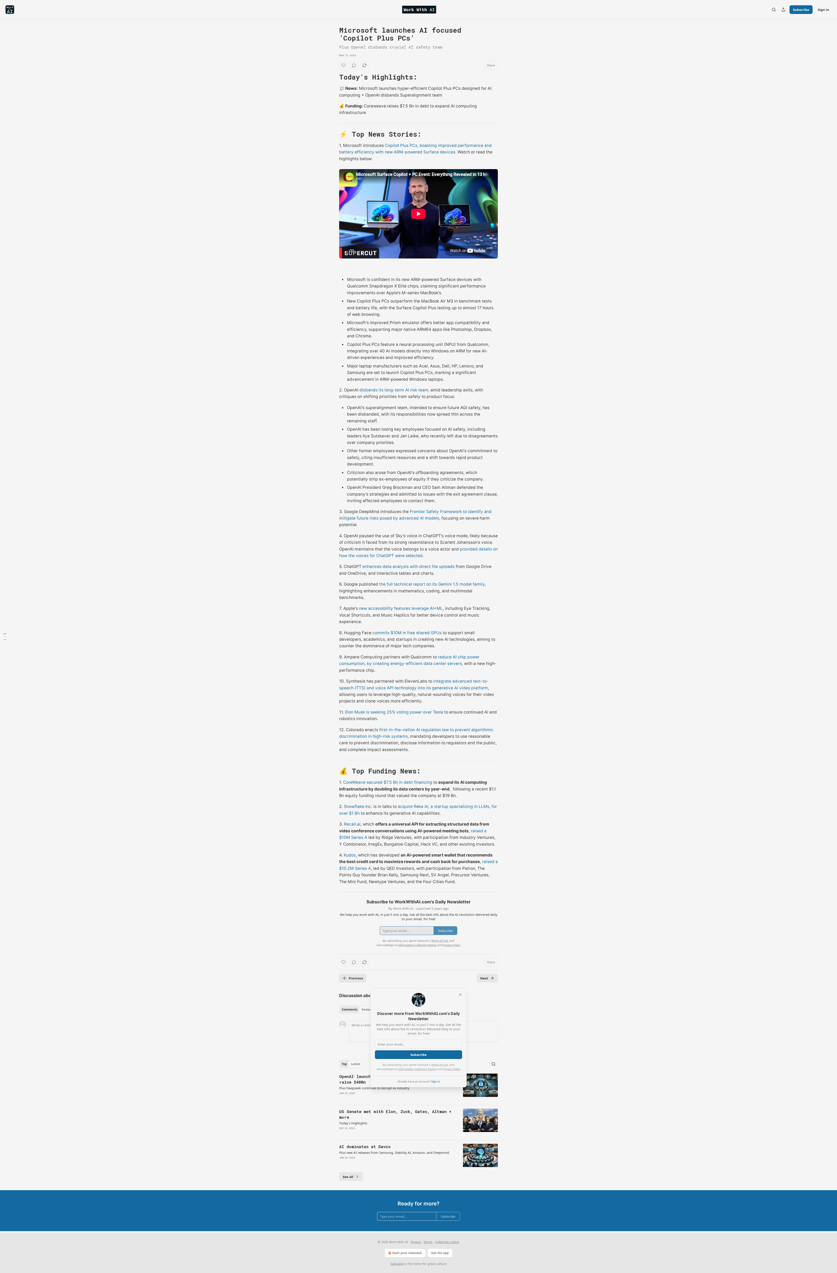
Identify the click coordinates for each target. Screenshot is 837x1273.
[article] (418, 1087)
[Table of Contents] (5, 636)
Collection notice (447, 1242)
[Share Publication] (783, 9)
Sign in (823, 9)
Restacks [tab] (368, 1009)
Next (484, 978)
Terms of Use (439, 1065)
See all (348, 1176)
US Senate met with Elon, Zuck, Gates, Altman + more (395, 1114)
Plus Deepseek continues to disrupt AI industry (374, 1088)
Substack (396, 1264)
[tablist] (358, 1009)
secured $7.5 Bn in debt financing (399, 782)
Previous (356, 978)
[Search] (773, 9)
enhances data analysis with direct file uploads (408, 566)
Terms (428, 1242)
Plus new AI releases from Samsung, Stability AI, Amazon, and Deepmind (394, 1152)
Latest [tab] (355, 1064)
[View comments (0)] (354, 65)
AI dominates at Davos (365, 1146)
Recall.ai (352, 824)
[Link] (333, 77)
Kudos (350, 855)
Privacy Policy (451, 1069)
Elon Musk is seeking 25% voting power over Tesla (394, 712)
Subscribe (801, 9)
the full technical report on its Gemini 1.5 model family (431, 584)
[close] (460, 994)
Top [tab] (344, 1064)
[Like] (343, 65)
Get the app (440, 1253)
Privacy (416, 1242)
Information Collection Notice (417, 1069)
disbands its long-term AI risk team (393, 390)
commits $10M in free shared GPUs (407, 632)
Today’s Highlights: (353, 1123)
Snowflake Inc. (358, 806)
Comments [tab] (349, 1009)
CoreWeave (354, 782)
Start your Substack (407, 1253)
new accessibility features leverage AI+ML (401, 608)
